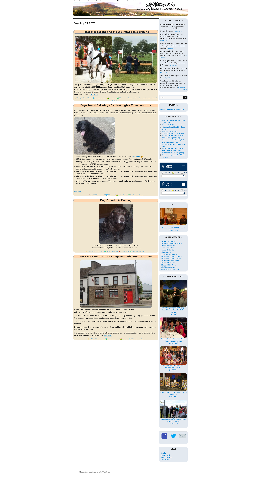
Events (129, 1)
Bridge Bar (134, 339)
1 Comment (112, 195)
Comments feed (166, 457)
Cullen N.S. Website (167, 250)
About (75, 1)
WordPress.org (166, 459)
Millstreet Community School (171, 258)
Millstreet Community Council (171, 256)
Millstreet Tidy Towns (168, 265)
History (109, 1)
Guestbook (83, 1)
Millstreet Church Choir (169, 131)
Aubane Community (168, 241)
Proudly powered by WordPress (99, 472)
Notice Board (122, 195)
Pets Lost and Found (137, 195)
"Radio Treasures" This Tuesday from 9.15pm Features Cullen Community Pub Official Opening (173, 151)
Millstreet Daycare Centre (170, 261)
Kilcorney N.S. (166, 252)
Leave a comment (101, 98)
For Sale (141, 339)
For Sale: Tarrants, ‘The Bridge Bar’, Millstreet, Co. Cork (116, 256)
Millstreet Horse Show (168, 263)
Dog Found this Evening (116, 200)
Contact (91, 1)
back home (136, 157)
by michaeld (88, 98)
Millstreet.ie (83, 472)
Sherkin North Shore (168, 267)
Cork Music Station (167, 248)
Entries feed (165, 455)
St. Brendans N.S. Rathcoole (170, 269)
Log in (163, 453)
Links (135, 1)
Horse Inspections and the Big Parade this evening (116, 31)
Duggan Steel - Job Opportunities (173, 125)
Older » (184, 89)
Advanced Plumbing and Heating (173, 133)
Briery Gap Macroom (168, 246)
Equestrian (113, 98)
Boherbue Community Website (171, 243)
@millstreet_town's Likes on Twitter (172, 109)
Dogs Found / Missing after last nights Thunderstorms (115, 105)
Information (99, 1)
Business (125, 339)
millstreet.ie (119, 1)
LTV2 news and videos (169, 254)
